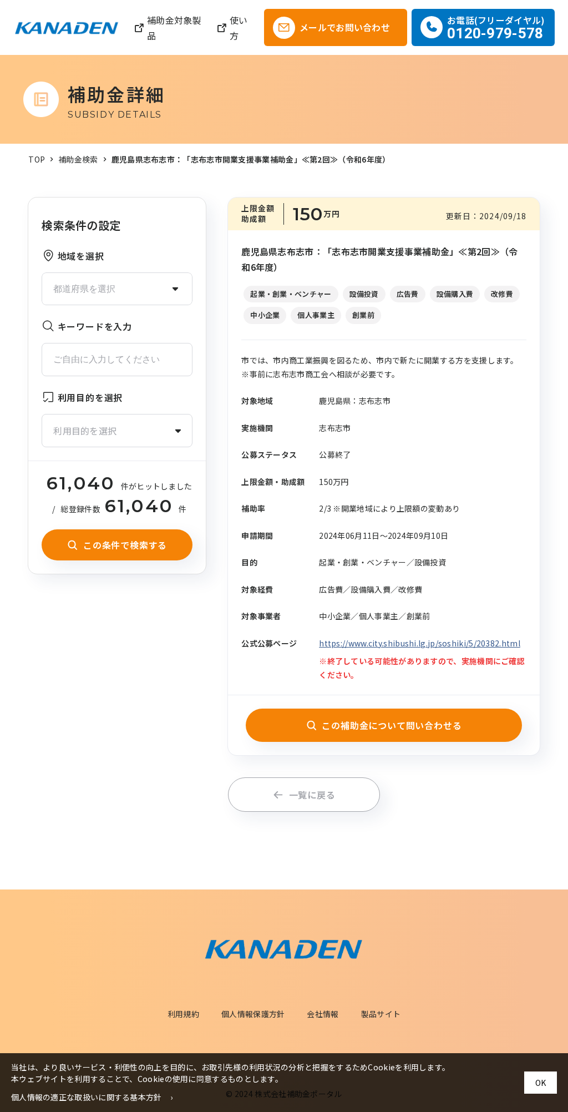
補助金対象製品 (174, 27)
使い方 (239, 27)
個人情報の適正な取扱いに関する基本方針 (86, 1097)
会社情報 (322, 1013)
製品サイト (381, 1013)
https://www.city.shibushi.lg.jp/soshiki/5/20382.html (419, 643)
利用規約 (183, 1013)
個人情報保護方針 (253, 1013)
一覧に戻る (312, 794)
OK (540, 1082)
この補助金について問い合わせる (392, 725)
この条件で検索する (125, 545)
